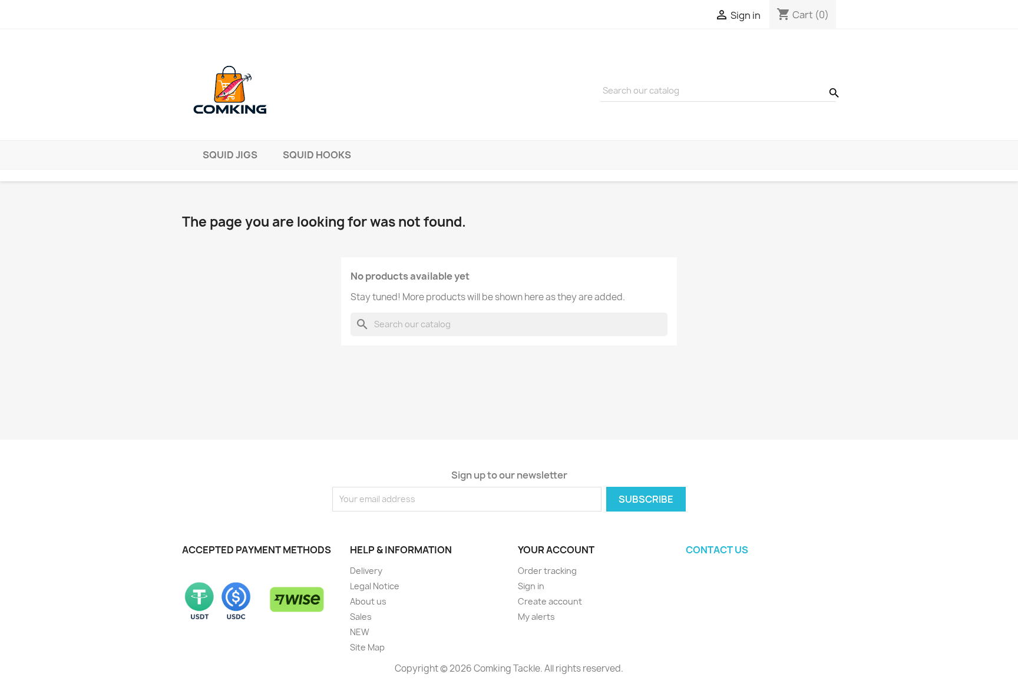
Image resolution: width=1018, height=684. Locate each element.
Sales (361, 616)
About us (368, 601)
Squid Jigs (230, 154)
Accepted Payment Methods (256, 549)
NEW (359, 631)
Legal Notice (374, 586)
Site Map (367, 647)
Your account (556, 549)
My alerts (536, 616)
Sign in (531, 586)
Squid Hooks (317, 154)
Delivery (366, 570)
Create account (550, 601)
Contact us (717, 549)
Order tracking (547, 570)
